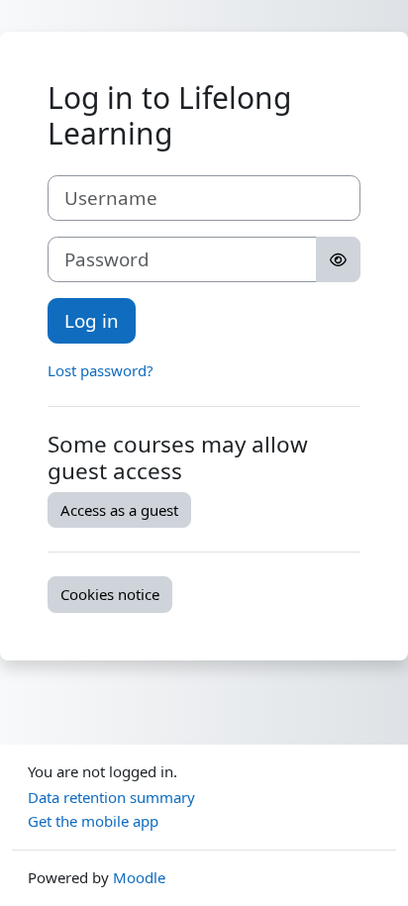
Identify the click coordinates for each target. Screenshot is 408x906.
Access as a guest (119, 510)
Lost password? (100, 370)
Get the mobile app (93, 821)
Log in (91, 320)
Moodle (139, 877)
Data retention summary (111, 797)
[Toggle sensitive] (338, 259)
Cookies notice (109, 594)
